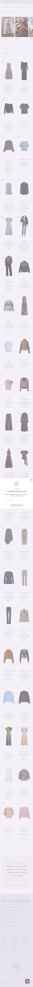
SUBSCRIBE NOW (16, 505)
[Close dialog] (31, 480)
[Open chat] (27, 981)
